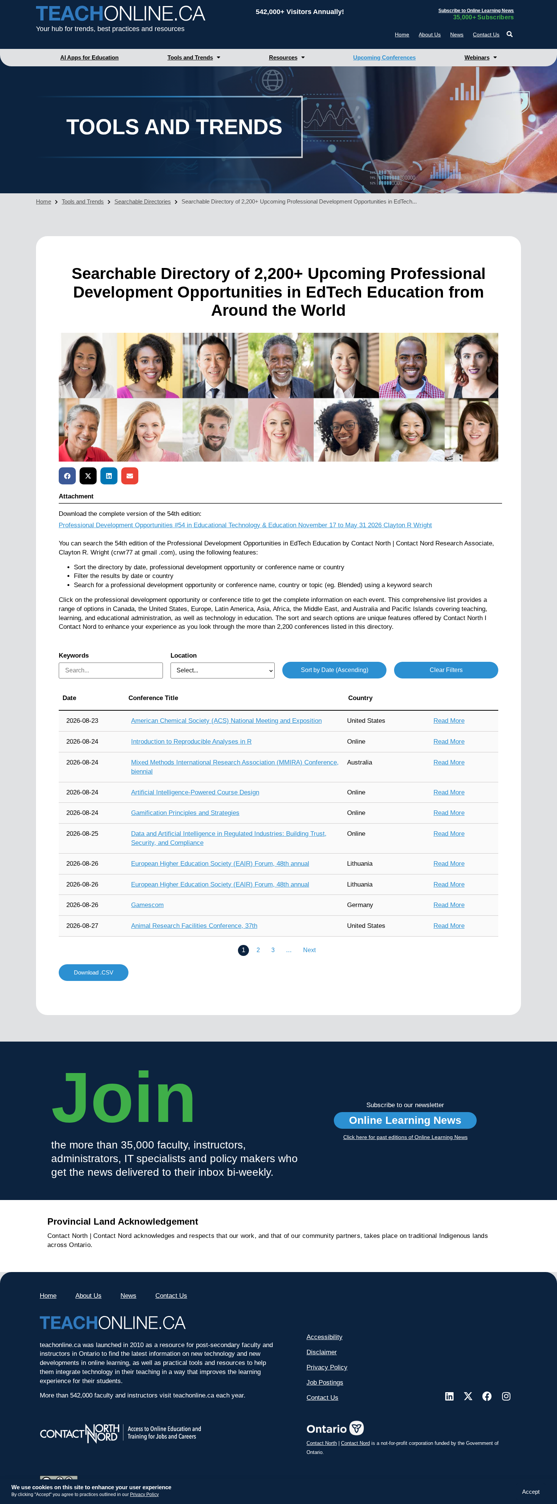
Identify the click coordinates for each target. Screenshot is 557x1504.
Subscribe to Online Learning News (476, 10)
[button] (509, 34)
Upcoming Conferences (384, 57)
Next (309, 950)
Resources (283, 57)
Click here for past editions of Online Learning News (405, 1137)
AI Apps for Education (89, 57)
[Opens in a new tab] (449, 1395)
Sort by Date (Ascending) (334, 670)
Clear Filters (446, 670)
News (456, 34)
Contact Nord (355, 1443)
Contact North (322, 1443)
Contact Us (486, 34)
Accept (531, 1491)
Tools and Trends (190, 57)
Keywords (74, 655)
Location (184, 655)
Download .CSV (93, 972)
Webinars (477, 57)
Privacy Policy (144, 1494)
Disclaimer (322, 1352)
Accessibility (325, 1337)
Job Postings (325, 1382)
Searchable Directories (142, 201)
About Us (430, 34)
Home (402, 34)
